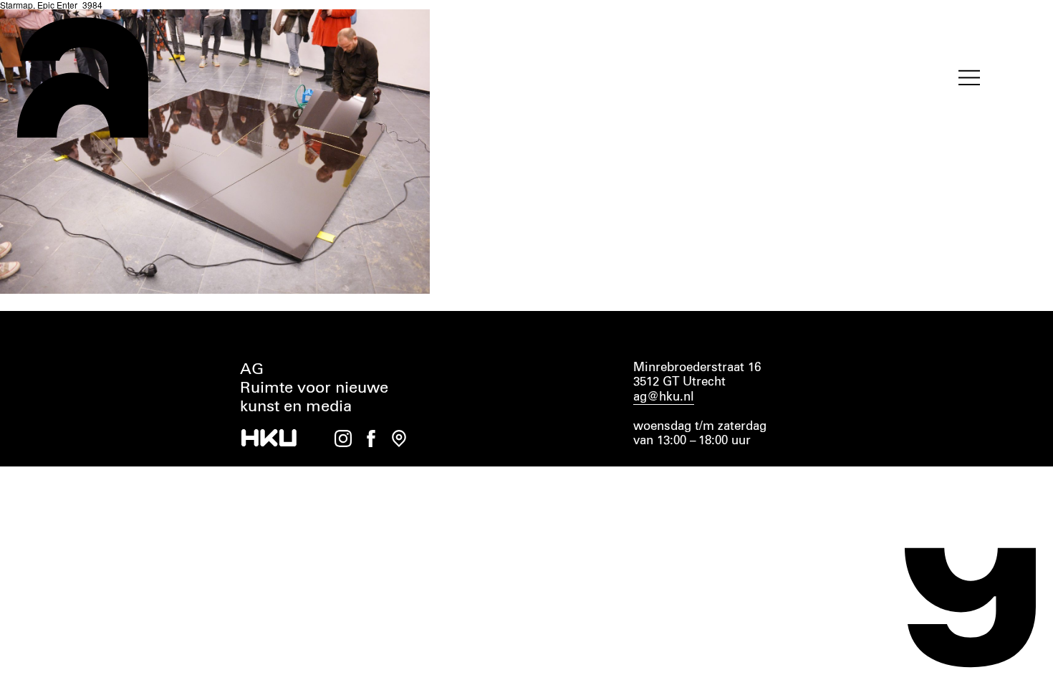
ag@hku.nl (663, 397)
